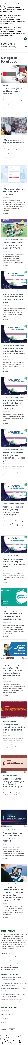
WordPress (10, 1029)
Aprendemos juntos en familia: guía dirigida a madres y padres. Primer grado (14, 563)
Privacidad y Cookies (7, 1014)
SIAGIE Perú (8, 44)
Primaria (22, 239)
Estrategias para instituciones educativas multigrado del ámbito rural (14, 728)
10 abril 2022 (7, 251)
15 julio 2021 (7, 735)
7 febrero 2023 (7, 197)
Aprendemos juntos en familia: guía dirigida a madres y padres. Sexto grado (13, 298)
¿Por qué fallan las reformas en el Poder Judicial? (13, 990)
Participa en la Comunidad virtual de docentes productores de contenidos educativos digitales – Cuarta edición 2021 (13, 893)
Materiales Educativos (8, 239)
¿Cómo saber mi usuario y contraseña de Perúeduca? (14, 192)
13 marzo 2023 (7, 97)
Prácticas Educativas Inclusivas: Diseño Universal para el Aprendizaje (12, 837)
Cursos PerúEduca (12, 608)
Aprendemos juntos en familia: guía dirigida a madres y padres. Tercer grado (14, 456)
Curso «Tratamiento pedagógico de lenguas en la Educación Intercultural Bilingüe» (14, 783)
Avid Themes (12, 1028)
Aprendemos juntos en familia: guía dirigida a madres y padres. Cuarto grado (13, 404)
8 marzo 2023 (7, 146)
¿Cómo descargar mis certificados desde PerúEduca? (13, 91)
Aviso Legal (4, 1018)
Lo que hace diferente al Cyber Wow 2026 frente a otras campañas (13, 995)
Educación (5, 608)
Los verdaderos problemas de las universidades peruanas (11, 978)
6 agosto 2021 (7, 622)
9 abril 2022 (7, 570)
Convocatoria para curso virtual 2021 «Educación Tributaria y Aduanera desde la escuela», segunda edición (13, 672)
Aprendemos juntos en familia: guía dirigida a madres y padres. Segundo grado (13, 511)
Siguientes (16, 924)
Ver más (5, 111)
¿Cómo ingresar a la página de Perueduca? (13, 141)
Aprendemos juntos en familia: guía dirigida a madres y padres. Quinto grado (14, 352)
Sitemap (3, 1022)
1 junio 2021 (6, 903)
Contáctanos (5, 1010)
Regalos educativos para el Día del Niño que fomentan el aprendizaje (14, 984)
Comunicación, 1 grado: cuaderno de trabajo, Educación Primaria (13, 245)
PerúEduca (5, 85)
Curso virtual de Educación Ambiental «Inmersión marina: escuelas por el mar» (12, 615)
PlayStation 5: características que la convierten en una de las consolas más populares (12, 1002)
